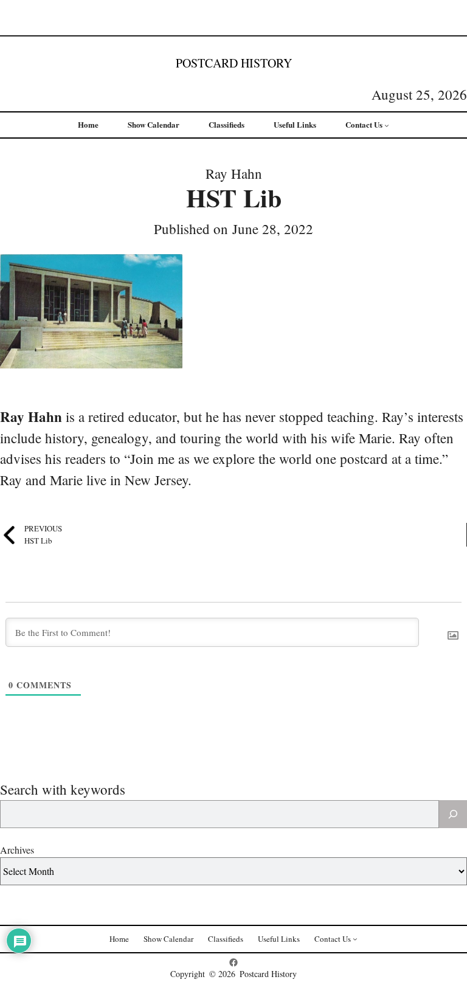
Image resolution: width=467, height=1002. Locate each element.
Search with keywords (62, 789)
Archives (17, 849)
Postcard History (234, 63)
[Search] (453, 814)
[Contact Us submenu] (386, 125)
